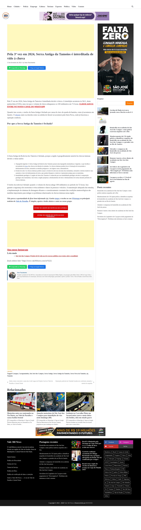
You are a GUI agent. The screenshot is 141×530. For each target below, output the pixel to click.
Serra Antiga (48, 373)
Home (9, 6)
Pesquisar (100, 99)
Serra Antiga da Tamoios (61, 373)
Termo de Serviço (12, 467)
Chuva (124, 455)
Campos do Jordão (123, 452)
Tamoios (10, 376)
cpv (106, 458)
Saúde (119, 479)
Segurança (126, 479)
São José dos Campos (37, 373)
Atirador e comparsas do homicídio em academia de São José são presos (121, 151)
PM (123, 469)
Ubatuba (118, 489)
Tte (106, 489)
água (26, 166)
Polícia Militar (124, 472)
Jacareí (122, 462)
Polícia (25, 6)
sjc (87, 373)
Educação (111, 458)
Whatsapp (76, 198)
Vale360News (108, 492)
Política (67, 6)
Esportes (58, 6)
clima (129, 455)
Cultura (42, 6)
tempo (57, 198)
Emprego (33, 6)
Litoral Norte (108, 465)
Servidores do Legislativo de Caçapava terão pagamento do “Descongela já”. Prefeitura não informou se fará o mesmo (121, 170)
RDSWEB (89, 503)
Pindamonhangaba (115, 469)
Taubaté (107, 486)
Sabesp (114, 479)
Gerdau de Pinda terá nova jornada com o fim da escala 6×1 (121, 111)
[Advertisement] (50, 37)
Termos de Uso (11, 464)
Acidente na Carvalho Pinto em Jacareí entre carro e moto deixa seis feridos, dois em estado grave (79, 415)
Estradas (126, 458)
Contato (81, 6)
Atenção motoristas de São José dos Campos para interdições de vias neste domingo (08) (50, 415)
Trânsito (127, 486)
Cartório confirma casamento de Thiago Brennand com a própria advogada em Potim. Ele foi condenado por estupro (92, 455)
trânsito (18, 115)
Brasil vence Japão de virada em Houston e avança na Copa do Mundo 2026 (91, 466)
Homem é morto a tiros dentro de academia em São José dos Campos (121, 160)
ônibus (106, 496)
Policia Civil (108, 472)
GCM (106, 462)
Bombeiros (108, 452)
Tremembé (120, 486)
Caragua (15, 373)
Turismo (50, 6)
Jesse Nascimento (22, 272)
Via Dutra (127, 492)
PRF (125, 475)
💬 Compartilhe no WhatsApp (17, 68)
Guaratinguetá (114, 462)
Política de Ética (12, 471)
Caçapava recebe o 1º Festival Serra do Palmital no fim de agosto (120, 179)
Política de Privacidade (14, 460)
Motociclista (117, 465)
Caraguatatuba (24, 373)
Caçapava (117, 455)
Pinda (106, 469)
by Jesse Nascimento (29, 62)
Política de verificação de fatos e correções (20, 474)
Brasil (114, 452)
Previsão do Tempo (116, 475)
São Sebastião (126, 482)
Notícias (125, 465)
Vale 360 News (126, 489)
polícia (116, 472)
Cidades (17, 6)
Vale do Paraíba (22, 201)
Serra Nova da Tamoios (78, 373)
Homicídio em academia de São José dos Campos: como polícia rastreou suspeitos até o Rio (121, 129)
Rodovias (107, 479)
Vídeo (74, 6)
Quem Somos (11, 457)
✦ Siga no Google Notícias (37, 68)
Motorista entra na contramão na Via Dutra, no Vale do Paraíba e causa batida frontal (20, 415)
